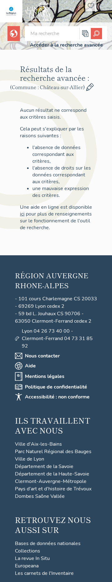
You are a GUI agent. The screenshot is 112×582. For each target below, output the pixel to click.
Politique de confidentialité (56, 387)
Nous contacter (42, 355)
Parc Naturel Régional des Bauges (53, 451)
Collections (27, 551)
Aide (30, 365)
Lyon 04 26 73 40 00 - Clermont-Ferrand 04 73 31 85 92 (57, 338)
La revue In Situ (32, 558)
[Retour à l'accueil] (11, 11)
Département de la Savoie (44, 466)
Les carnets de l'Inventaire (44, 573)
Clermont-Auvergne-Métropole (50, 481)
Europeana (27, 565)
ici (22, 214)
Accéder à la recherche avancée (66, 45)
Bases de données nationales (48, 543)
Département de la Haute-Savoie (52, 474)
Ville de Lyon (29, 459)
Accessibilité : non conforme (57, 396)
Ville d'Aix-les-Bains (38, 444)
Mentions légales (44, 376)
